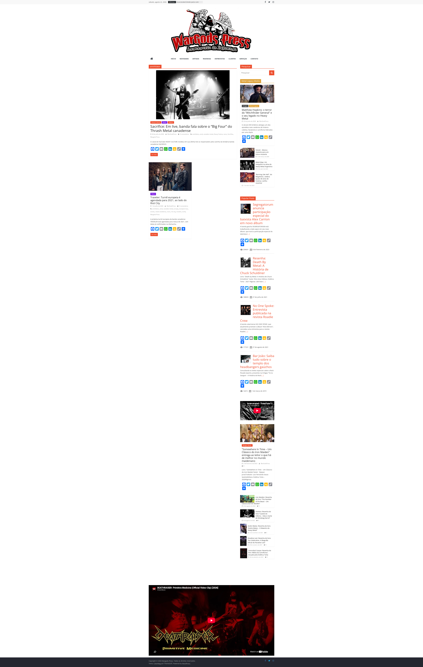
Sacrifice (230, 134)
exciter (152, 212)
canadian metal (208, 134)
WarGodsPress (172, 134)
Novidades (184, 59)
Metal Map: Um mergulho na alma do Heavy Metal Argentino (264, 164)
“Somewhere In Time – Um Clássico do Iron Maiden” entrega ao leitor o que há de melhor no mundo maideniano (257, 454)
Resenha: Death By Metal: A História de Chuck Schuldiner (254, 265)
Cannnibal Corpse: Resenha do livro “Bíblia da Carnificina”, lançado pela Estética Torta (259, 552)
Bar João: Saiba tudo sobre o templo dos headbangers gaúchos (257, 361)
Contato (254, 59)
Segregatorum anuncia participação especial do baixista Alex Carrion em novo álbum (256, 213)
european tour (183, 209)
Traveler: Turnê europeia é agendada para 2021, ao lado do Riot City (168, 200)
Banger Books (247, 445)
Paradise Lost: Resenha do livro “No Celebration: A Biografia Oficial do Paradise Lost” (259, 540)
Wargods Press (155, 137)
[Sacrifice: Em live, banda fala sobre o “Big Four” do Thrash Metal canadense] (193, 71)
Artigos (195, 59)
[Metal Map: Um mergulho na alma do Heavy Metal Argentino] (247, 161)
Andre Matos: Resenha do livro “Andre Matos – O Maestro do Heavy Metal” (259, 528)
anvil (201, 134)
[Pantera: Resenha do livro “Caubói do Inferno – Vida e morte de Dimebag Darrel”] (247, 510)
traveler (178, 212)
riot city (173, 212)
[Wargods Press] (152, 59)
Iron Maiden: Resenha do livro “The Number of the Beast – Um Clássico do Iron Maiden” (257, 500)
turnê (184, 212)
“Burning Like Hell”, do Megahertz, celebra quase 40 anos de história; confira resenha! (264, 178)
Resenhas (207, 59)
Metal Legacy (254, 106)
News (164, 122)
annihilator (195, 134)
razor (225, 134)
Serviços (243, 59)
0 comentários (184, 134)
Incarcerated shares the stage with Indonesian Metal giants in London (189, 3)
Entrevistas (220, 59)
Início (173, 59)
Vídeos (171, 122)
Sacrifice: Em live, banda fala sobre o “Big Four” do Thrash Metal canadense (191, 128)
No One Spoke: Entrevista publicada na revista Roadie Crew (257, 313)
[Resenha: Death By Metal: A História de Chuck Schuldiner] (246, 257)
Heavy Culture (155, 122)
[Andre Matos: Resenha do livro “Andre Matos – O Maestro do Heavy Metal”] (243, 525)
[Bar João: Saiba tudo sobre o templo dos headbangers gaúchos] (246, 355)
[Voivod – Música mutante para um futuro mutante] (247, 149)
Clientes (232, 59)
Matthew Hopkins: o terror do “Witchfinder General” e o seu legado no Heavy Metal (257, 114)
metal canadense (160, 212)
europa (176, 209)
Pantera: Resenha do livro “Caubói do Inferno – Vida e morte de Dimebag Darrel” (264, 514)
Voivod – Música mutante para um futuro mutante (262, 152)
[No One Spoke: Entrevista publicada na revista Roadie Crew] (246, 305)
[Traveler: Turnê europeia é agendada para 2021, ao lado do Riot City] (170, 163)
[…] (248, 234)
